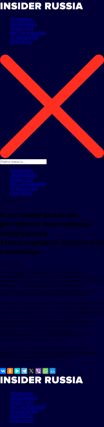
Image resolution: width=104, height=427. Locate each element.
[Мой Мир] (52, 371)
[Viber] (38, 371)
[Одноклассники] (10, 371)
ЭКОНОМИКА (23, 24)
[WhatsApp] (45, 371)
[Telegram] (24, 371)
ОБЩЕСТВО (21, 28)
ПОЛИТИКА (21, 19)
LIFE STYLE (21, 42)
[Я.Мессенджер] (17, 371)
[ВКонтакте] (3, 371)
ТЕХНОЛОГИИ (24, 37)
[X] (31, 371)
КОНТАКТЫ (21, 420)
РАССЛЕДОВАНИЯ (28, 33)
